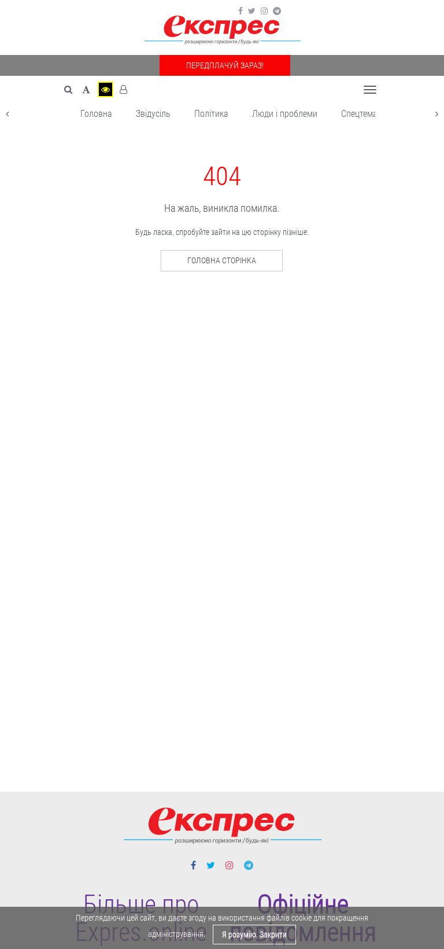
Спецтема (359, 113)
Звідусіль (153, 113)
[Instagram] (264, 11)
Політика (211, 113)
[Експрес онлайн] (222, 30)
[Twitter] (252, 11)
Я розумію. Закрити (254, 934)
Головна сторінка (221, 260)
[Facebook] (240, 11)
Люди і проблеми (284, 113)
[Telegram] (277, 11)
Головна (96, 113)
